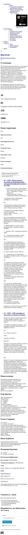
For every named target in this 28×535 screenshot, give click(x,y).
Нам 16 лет (5, 55)
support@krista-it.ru (5, 473)
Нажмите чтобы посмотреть (8, 58)
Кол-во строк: (5, 176)
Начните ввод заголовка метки (10, 173)
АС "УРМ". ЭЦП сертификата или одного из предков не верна (14, 314)
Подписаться (7, 521)
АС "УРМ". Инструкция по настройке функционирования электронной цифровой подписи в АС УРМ (15, 183)
